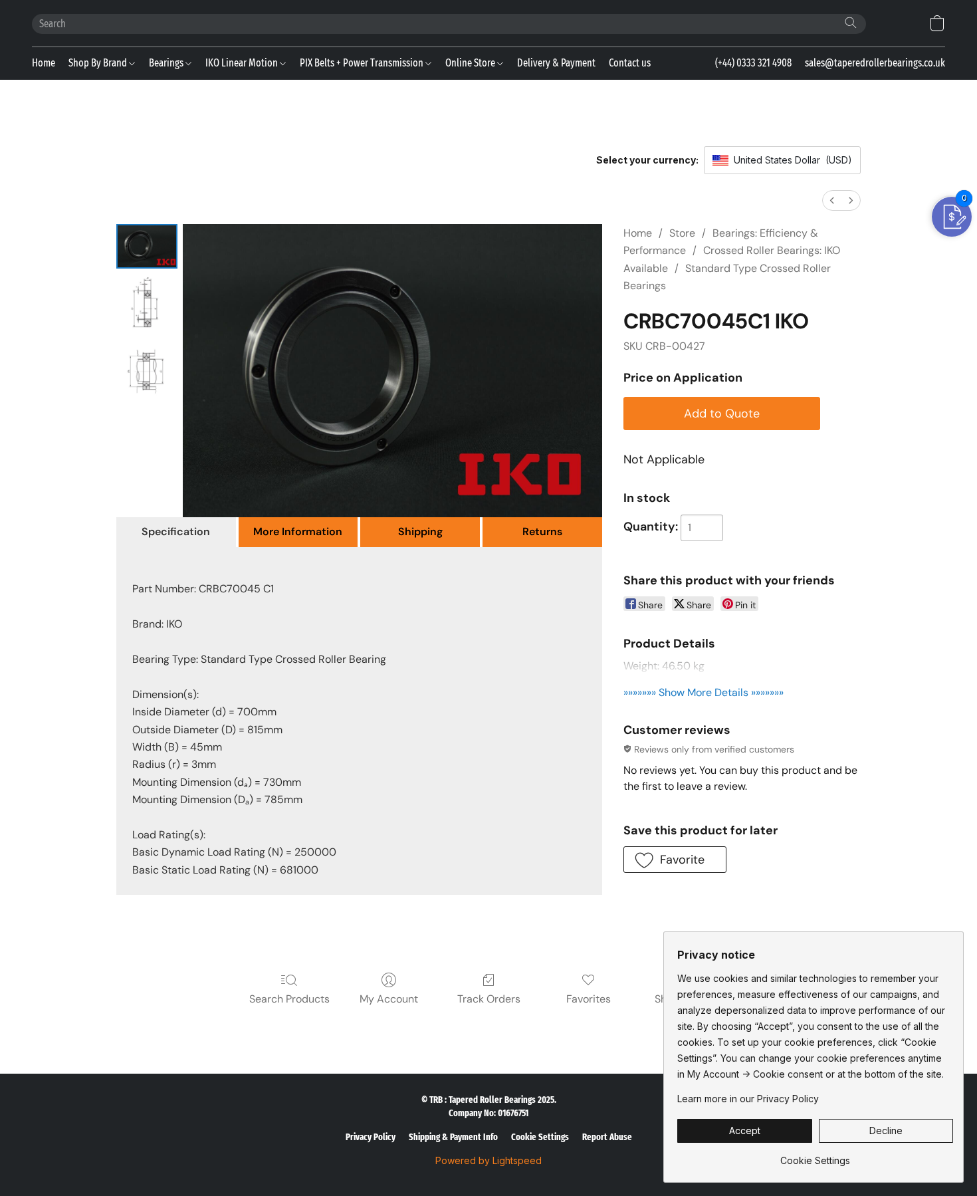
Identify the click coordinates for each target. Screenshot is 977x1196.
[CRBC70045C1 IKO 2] (146, 371)
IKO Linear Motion (242, 63)
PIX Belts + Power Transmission (362, 63)
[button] (937, 23)
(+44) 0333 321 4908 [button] (753, 63)
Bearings (167, 63)
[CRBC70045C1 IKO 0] (146, 246)
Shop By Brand (98, 63)
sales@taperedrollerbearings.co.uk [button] (875, 63)
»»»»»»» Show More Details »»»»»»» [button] (703, 692)
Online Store (471, 63)
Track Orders (488, 999)
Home (43, 63)
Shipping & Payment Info (453, 1137)
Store (682, 233)
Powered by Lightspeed (488, 1160)
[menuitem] (832, 200)
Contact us (630, 63)
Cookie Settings (540, 1137)
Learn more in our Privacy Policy (748, 1098)
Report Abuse (607, 1137)
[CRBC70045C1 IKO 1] (146, 304)
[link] (815, 1156)
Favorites (588, 999)
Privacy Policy (370, 1137)
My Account (389, 999)
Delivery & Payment (556, 63)
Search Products (289, 999)
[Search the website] (851, 22)
